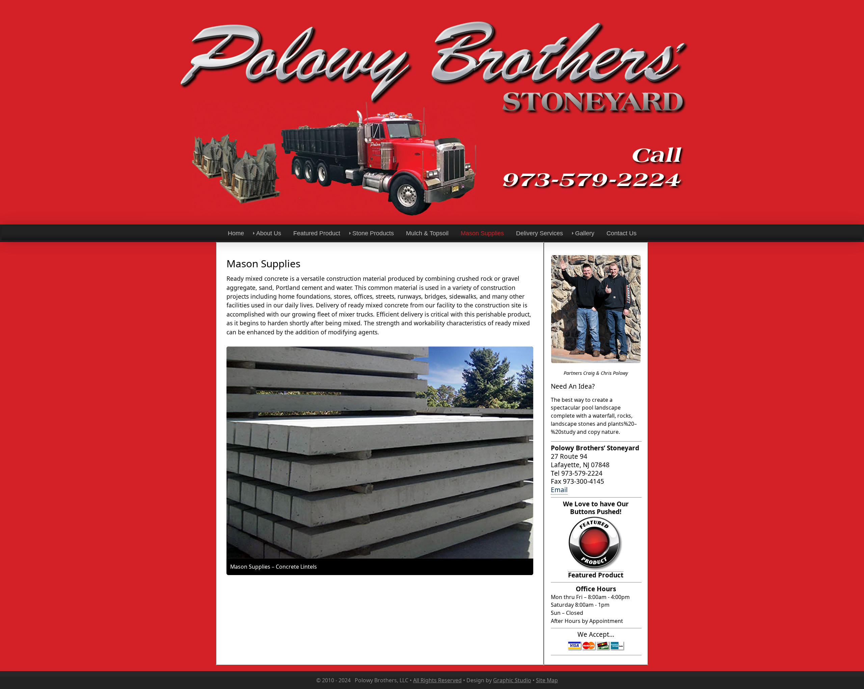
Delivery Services (539, 233)
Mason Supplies (482, 233)
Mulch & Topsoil (427, 233)
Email (559, 489)
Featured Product (316, 233)
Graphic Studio (512, 680)
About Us (268, 233)
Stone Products (373, 233)
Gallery (584, 233)
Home (236, 233)
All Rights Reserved (437, 680)
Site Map (547, 680)
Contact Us (621, 233)
